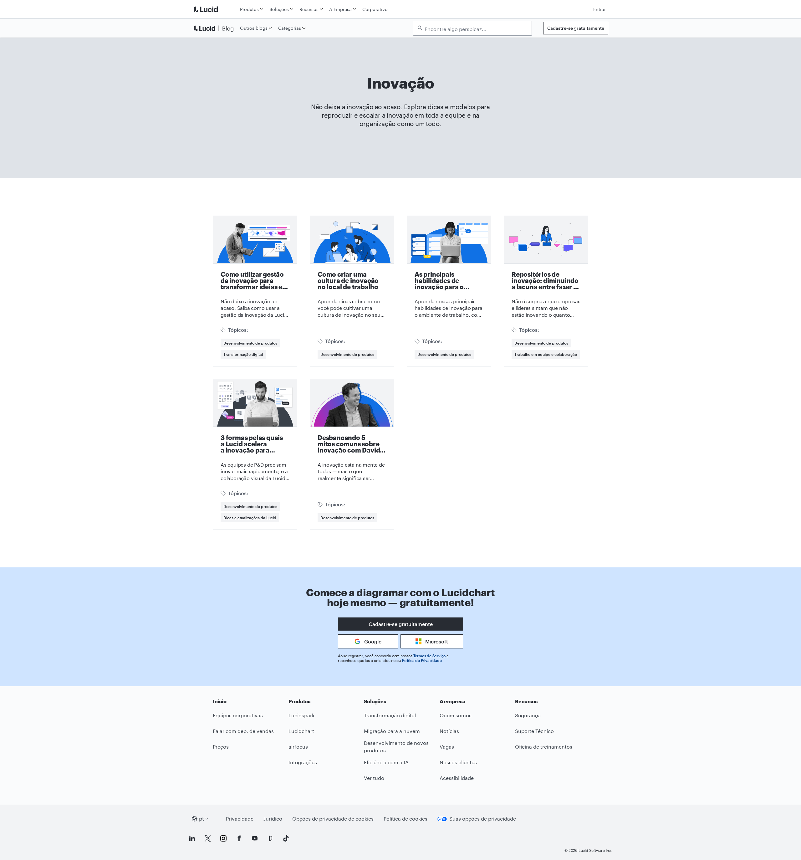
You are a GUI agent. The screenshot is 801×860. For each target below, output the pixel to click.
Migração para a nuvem (392, 731)
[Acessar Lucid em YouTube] (255, 838)
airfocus (298, 747)
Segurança (528, 715)
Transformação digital (243, 354)
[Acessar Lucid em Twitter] (208, 838)
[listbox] (472, 28)
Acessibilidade (457, 778)
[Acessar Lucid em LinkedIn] (192, 838)
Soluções (279, 9)
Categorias (289, 28)
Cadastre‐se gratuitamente (575, 28)
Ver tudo (374, 778)
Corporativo (375, 9)
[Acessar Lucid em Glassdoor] (270, 838)
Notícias (449, 731)
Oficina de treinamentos (543, 747)
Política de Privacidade (421, 660)
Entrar (599, 9)
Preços (221, 747)
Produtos (249, 9)
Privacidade (239, 819)
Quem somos (456, 715)
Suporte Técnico (534, 731)
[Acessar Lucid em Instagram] (223, 838)
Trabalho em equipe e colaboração (545, 354)
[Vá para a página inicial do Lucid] (215, 9)
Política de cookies (405, 819)
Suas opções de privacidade (482, 819)
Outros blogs (254, 28)
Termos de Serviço (429, 655)
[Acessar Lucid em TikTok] (286, 838)
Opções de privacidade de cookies (333, 819)
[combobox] (476, 28)
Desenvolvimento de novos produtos (396, 746)
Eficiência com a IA (386, 762)
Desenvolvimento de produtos (250, 343)
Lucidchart (301, 731)
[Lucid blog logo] (215, 28)
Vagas (447, 747)
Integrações (302, 762)
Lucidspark (301, 715)
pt (201, 819)
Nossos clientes (458, 762)
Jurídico (272, 819)
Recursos (309, 9)
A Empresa (340, 9)
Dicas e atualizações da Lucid (249, 517)
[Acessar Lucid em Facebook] (239, 838)
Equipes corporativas (238, 715)
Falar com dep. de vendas (243, 731)
